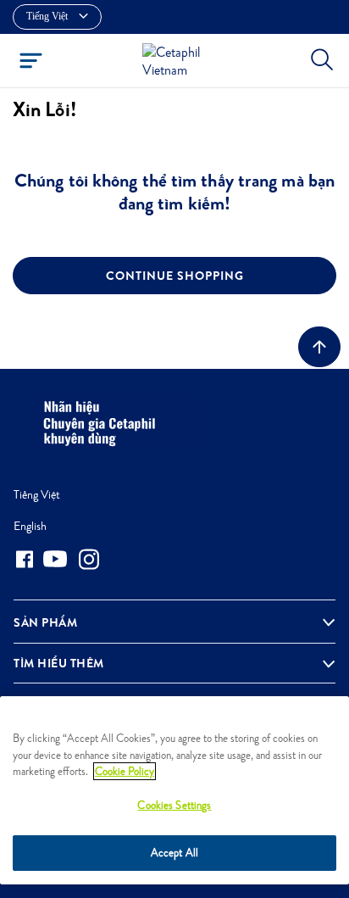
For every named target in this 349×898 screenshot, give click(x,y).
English (30, 526)
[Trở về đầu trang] (319, 346)
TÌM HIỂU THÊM (59, 663)
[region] (174, 790)
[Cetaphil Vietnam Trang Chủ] (179, 59)
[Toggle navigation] (31, 60)
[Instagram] (88, 559)
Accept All (174, 852)
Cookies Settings (174, 805)
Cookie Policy (124, 771)
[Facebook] (24, 559)
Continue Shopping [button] (175, 275)
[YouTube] (55, 559)
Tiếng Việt (37, 494)
